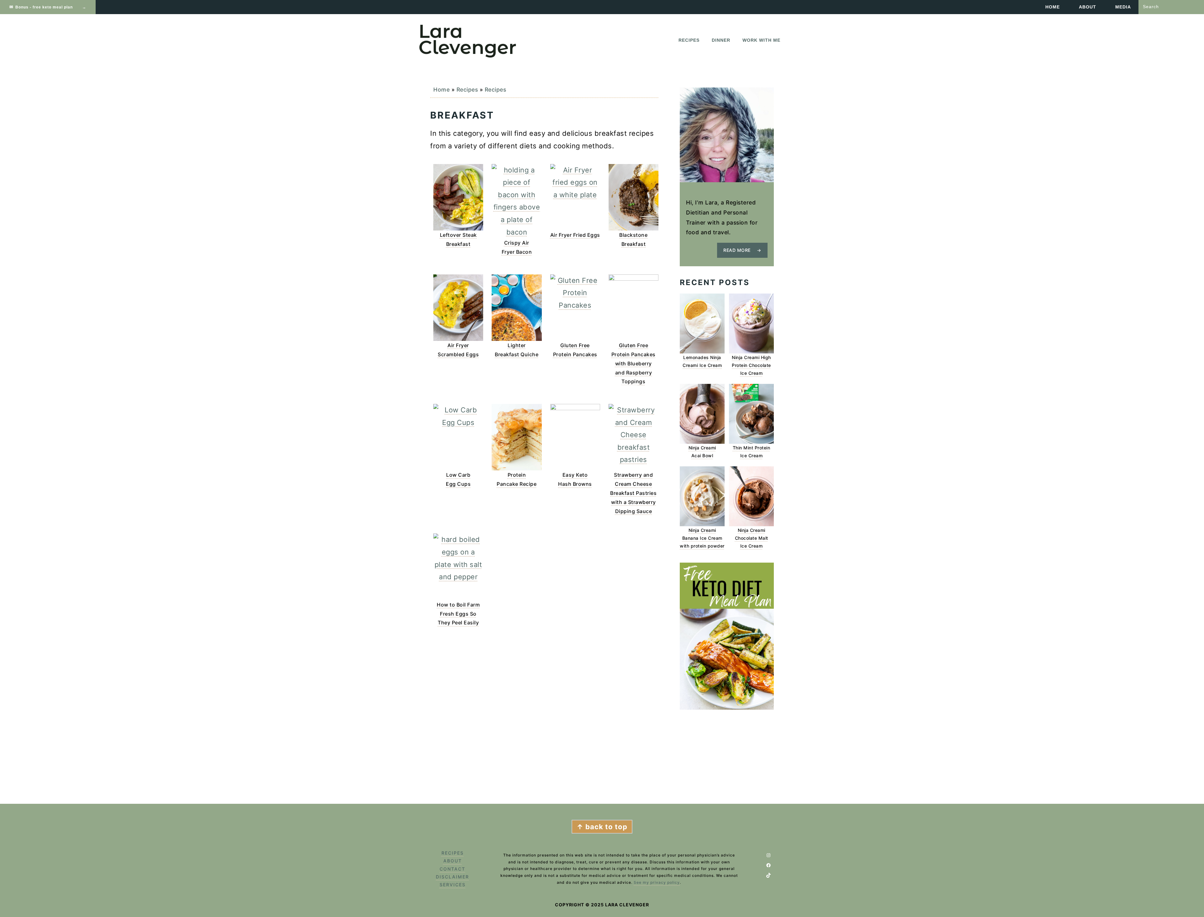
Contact (452, 869)
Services (453, 884)
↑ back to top (602, 827)
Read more (737, 250)
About (452, 860)
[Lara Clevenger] (469, 56)
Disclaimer (452, 876)
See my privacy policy (657, 882)
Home (441, 89)
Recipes (467, 89)
